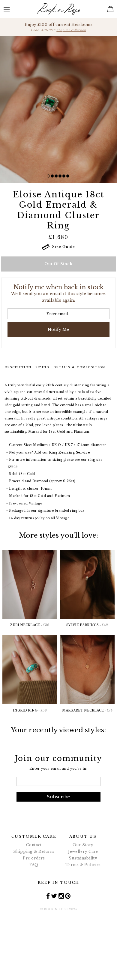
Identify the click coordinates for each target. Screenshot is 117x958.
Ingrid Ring (30, 710)
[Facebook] (48, 896)
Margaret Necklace (87, 710)
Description (18, 367)
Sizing (42, 367)
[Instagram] (61, 896)
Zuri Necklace (29, 625)
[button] (48, 175)
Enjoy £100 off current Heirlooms (58, 27)
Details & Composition (79, 367)
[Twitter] (54, 896)
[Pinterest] (68, 896)
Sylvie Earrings (87, 625)
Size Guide (62, 246)
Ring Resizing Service (69, 452)
